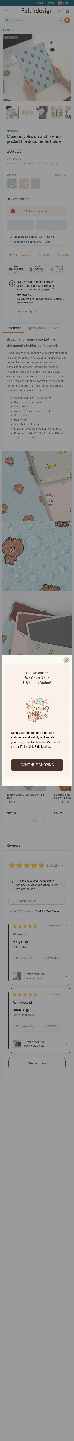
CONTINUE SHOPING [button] (37, 765)
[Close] (67, 660)
